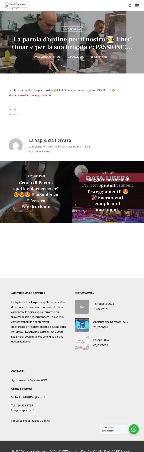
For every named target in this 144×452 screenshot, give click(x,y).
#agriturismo (43, 95)
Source (13, 114)
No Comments (98, 56)
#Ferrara (29, 95)
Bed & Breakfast (72, 28)
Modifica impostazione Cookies (30, 420)
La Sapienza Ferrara (49, 56)
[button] (137, 5)
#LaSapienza (16, 95)
